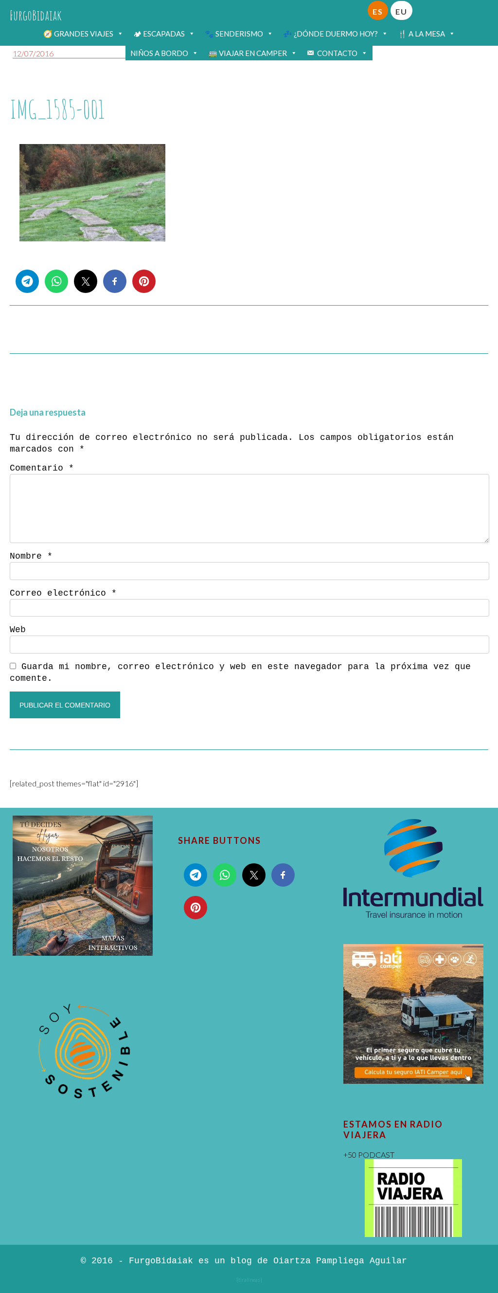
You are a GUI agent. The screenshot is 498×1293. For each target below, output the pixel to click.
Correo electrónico (63, 593)
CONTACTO (337, 53)
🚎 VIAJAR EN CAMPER (247, 53)
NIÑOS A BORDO (159, 53)
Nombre (31, 556)
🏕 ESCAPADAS (159, 33)
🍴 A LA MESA (421, 33)
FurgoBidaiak (36, 15)
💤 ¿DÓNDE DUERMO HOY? (330, 33)
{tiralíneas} (249, 1279)
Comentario (42, 468)
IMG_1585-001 (57, 109)
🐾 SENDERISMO (234, 33)
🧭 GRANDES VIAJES (78, 33)
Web (18, 630)
